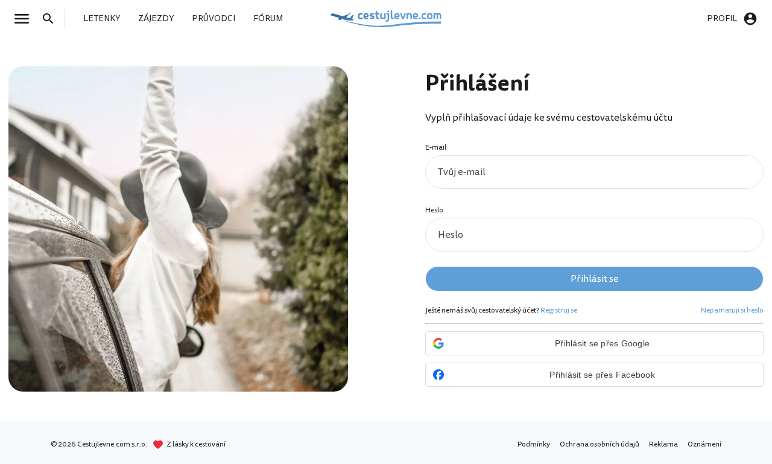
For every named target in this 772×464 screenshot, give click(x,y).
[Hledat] (52, 18)
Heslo (434, 210)
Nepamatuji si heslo (732, 310)
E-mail (435, 147)
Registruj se (558, 310)
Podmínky (533, 444)
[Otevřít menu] (25, 18)
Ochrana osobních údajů (599, 444)
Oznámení (704, 444)
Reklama (663, 444)
